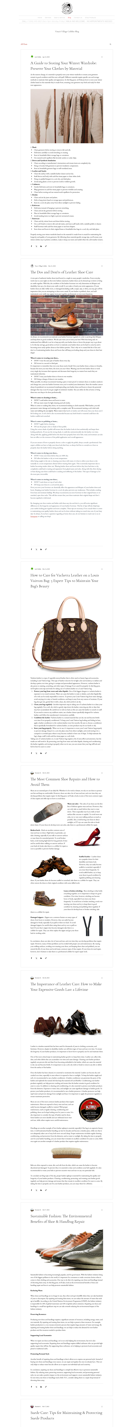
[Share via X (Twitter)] (36, 246)
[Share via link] (46, 246)
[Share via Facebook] (31, 246)
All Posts (24, 44)
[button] (110, 44)
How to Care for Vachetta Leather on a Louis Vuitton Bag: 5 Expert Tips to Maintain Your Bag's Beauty (65, 580)
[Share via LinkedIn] (41, 246)
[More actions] (102, 57)
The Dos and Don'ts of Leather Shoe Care (62, 272)
